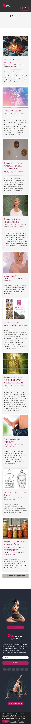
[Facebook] (5, 24)
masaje (6, 280)
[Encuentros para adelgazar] (15, 425)
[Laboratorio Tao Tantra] (15, 46)
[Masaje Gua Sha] (15, 262)
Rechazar (13, 721)
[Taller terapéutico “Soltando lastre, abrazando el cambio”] (15, 363)
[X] (9, 24)
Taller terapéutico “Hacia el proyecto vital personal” (13, 166)
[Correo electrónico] (24, 24)
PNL (25, 385)
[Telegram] (20, 24)
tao (15, 66)
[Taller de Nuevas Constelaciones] (15, 205)
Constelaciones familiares (17, 226)
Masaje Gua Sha (11, 276)
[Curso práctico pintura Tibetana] (15, 479)
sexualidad (7, 66)
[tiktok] (26, 669)
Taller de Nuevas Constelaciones (12, 220)
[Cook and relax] (15, 309)
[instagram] (13, 669)
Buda (5, 499)
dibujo (9, 499)
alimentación (7, 446)
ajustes (23, 718)
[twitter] (9, 669)
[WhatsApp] (17, 24)
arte (25, 497)
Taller (12, 66)
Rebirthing (7, 387)
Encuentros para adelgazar (12, 440)
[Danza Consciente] (15, 97)
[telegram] (17, 669)
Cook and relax (11, 322)
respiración (7, 173)
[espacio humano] (6, 4)
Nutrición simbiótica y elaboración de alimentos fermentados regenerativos (15, 545)
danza (5, 115)
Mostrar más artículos (15, 576)
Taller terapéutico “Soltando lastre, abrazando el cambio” (14, 380)
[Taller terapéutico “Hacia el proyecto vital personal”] (15, 149)
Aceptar (5, 721)
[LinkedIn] (13, 24)
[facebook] (5, 669)
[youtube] (22, 669)
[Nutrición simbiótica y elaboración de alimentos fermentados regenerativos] (15, 528)
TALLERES (14, 65)
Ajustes (21, 721)
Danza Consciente (12, 110)
